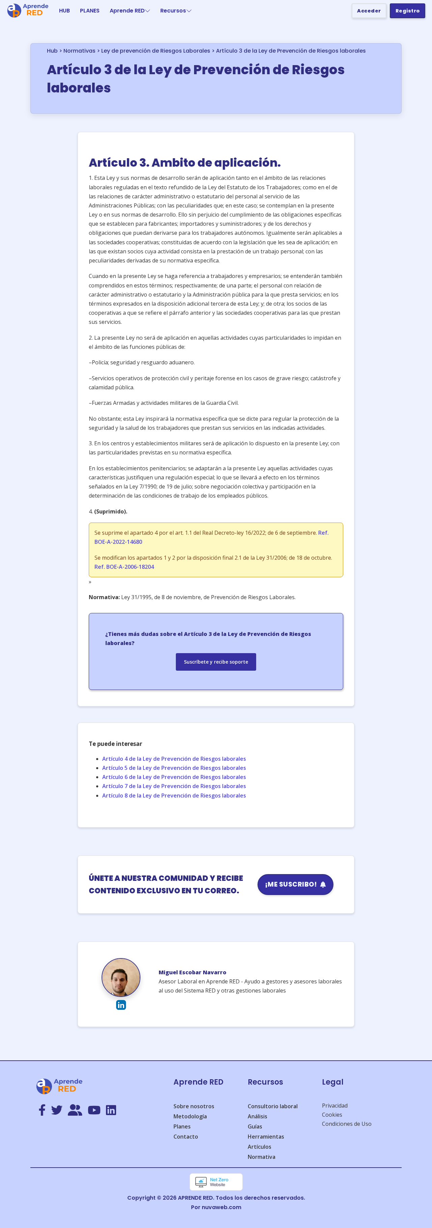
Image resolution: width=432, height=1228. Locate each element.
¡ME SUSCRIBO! (291, 884)
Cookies (332, 1114)
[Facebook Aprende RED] (42, 1110)
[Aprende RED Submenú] (147, 10)
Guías (255, 1126)
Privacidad (335, 1105)
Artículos (259, 1146)
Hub (52, 51)
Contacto (185, 1136)
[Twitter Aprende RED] (56, 1110)
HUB (64, 11)
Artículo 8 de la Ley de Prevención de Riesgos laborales (174, 795)
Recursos (173, 11)
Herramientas (266, 1136)
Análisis (257, 1116)
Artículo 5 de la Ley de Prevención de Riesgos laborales (174, 768)
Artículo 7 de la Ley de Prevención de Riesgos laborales (174, 786)
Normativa (261, 1157)
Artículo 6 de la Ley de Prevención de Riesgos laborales (174, 777)
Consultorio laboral (273, 1106)
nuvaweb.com (221, 1207)
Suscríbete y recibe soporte (216, 662)
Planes (182, 1126)
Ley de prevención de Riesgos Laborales (155, 51)
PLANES (90, 11)
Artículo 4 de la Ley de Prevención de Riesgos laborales (174, 758)
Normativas (79, 51)
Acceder (369, 10)
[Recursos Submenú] (189, 10)
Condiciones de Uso (347, 1123)
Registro (408, 10)
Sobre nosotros (193, 1106)
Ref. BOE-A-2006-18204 (124, 566)
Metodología (190, 1116)
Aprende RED (127, 11)
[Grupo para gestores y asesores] (75, 1110)
